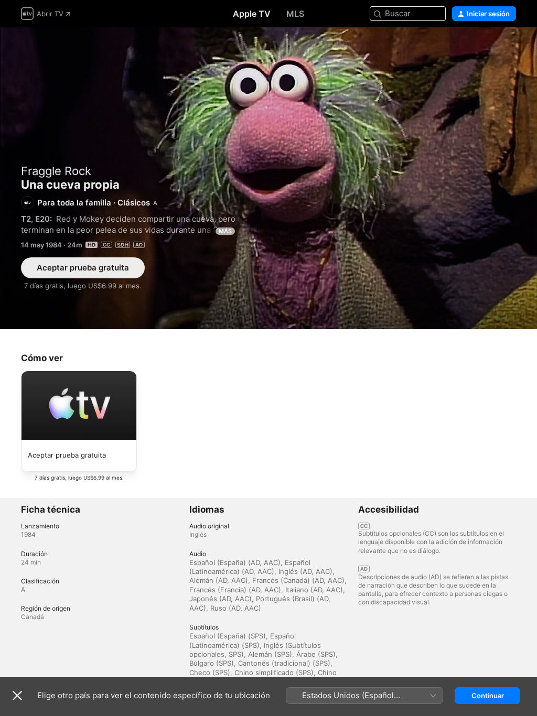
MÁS (225, 231)
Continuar (487, 695)
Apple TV (252, 13)
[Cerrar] (17, 695)
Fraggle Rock (56, 171)
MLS (295, 13)
